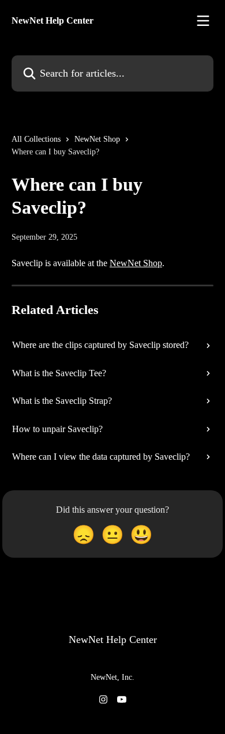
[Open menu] (203, 21)
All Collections (36, 139)
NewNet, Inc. (112, 677)
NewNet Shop (97, 139)
